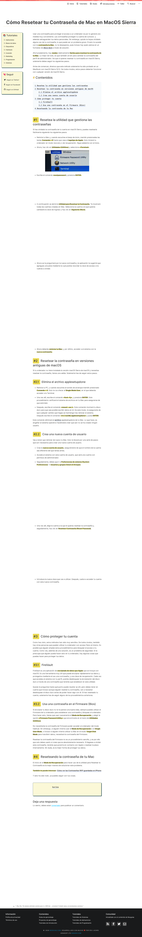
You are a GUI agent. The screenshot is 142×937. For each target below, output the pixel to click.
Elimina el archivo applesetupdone (58, 92)
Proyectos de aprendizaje (48, 920)
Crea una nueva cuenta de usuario (58, 95)
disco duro (47, 48)
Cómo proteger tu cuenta (48, 99)
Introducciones (108, 4)
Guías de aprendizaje (46, 917)
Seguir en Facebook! (12, 85)
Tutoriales (83, 4)
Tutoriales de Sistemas (80, 917)
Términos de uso (11, 920)
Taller (122, 4)
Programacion (10, 59)
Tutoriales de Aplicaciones (81, 920)
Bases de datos (10, 43)
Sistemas (8, 63)
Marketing (8, 56)
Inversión (8, 53)
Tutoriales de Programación (81, 923)
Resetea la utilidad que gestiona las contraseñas (61, 86)
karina (55, 787)
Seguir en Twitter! (12, 80)
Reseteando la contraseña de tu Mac (54, 108)
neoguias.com (55, 930)
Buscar (132, 4)
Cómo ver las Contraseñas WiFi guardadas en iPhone (79, 771)
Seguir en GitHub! (12, 90)
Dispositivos (9, 46)
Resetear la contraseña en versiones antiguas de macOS (64, 89)
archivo (58, 420)
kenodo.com (76, 933)
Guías (94, 4)
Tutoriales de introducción (48, 923)
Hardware (8, 50)
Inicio (71, 4)
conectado (55, 805)
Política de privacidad (13, 917)
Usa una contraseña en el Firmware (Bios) (62, 105)
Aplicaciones (9, 40)
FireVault (45, 102)
